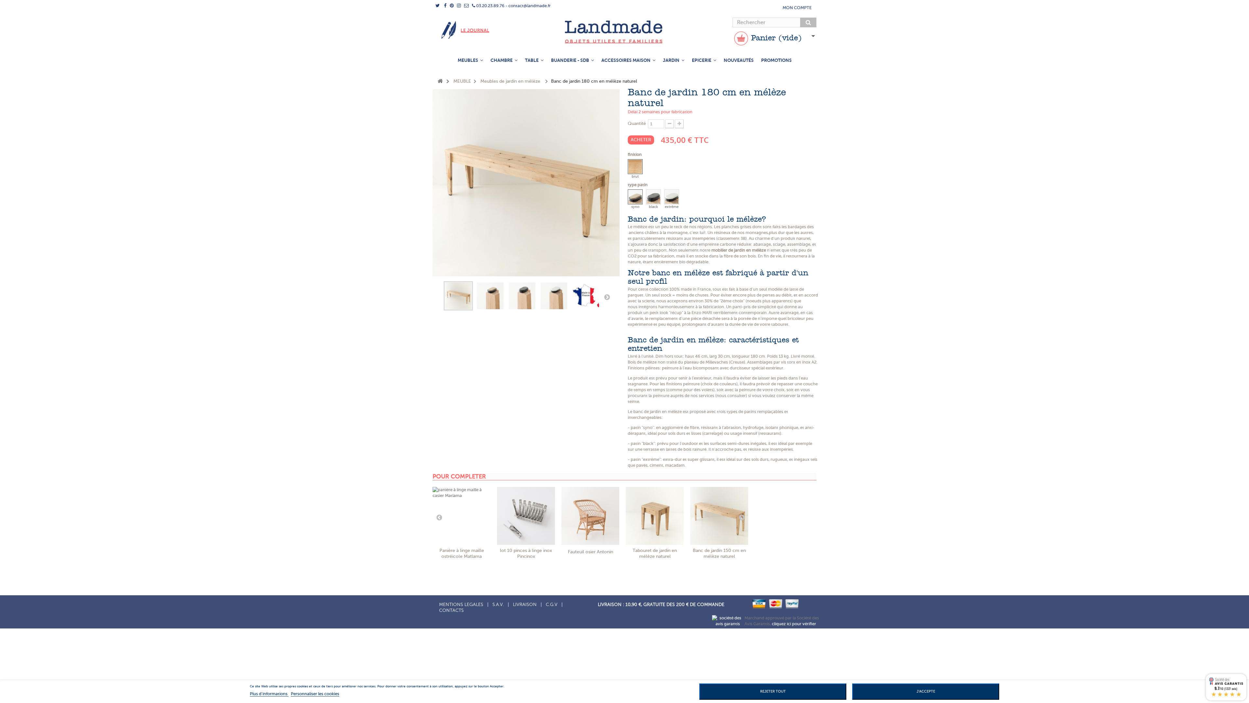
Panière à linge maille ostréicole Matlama (461, 553)
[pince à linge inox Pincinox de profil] (526, 516)
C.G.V (551, 604)
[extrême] (671, 197)
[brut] (635, 166)
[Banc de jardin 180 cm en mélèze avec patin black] (522, 295)
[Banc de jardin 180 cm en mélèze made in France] (585, 295)
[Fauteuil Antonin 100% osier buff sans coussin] (590, 516)
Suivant (607, 297)
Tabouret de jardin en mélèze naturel (655, 553)
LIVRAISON (525, 604)
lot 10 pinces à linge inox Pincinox (526, 553)
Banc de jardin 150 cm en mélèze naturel (719, 553)
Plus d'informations (269, 693)
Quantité (637, 123)
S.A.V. (498, 604)
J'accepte (926, 691)
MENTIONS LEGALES (461, 604)
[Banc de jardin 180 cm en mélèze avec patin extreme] (554, 295)
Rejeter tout (773, 691)
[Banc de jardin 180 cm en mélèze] (458, 295)
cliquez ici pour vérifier (794, 624)
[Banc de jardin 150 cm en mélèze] (719, 516)
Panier (775, 38)
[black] (653, 197)
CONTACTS (451, 610)
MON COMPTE (797, 7)
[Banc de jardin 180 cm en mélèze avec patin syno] (490, 295)
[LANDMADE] (624, 32)
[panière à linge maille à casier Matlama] (461, 516)
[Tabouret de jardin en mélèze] (655, 516)
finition (635, 154)
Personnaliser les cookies (315, 693)
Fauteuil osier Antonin (590, 551)
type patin (638, 184)
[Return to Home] (440, 81)
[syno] (635, 197)
